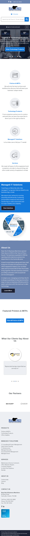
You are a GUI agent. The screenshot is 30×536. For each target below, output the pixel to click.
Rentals (3, 470)
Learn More (8, 290)
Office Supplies (5, 435)
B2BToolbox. (16, 535)
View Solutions (8, 208)
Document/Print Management (9, 451)
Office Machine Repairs (7, 464)
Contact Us (5, 489)
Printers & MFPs (5, 431)
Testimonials (4, 479)
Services (4, 459)
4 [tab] (17, 56)
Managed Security (6, 450)
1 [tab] (10, 56)
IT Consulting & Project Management (11, 444)
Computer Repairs (6, 466)
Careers (3, 481)
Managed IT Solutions (9, 441)
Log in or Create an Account (13, 27)
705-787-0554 (8, 503)
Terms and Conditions (12, 532)
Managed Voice (5, 453)
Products (5, 428)
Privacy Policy (4, 532)
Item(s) (15, 14)
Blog (2, 483)
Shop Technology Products (15, 49)
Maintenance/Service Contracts (10, 463)
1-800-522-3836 (17, 2)
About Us (4, 476)
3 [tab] (15, 56)
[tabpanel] (15, 44)
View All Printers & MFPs (15, 320)
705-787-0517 (9, 501)
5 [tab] (20, 56)
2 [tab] (12, 56)
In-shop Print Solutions (7, 468)
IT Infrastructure (5, 448)
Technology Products (7, 433)
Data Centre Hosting (7, 446)
